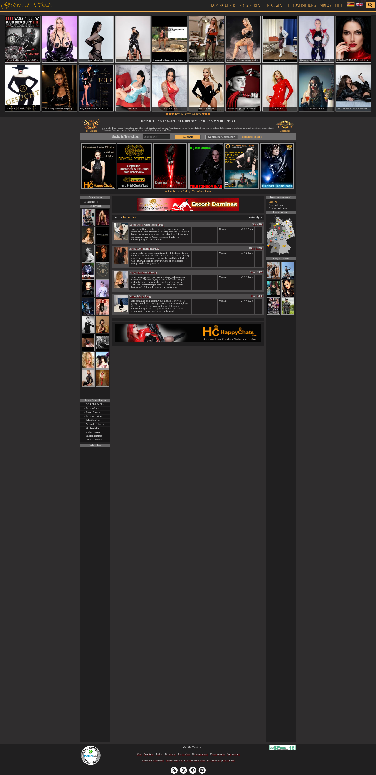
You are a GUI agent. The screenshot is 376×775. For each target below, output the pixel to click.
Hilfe (339, 5)
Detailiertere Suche (252, 136)
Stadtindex (183, 754)
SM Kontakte (92, 428)
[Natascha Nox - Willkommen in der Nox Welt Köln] (316, 39)
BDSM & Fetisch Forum (153, 760)
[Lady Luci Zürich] (280, 88)
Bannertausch (200, 754)
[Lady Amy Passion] (102, 314)
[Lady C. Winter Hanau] (206, 39)
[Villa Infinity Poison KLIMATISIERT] (102, 279)
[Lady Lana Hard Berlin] (169, 88)
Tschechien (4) (91, 201)
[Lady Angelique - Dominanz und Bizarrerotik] (88, 225)
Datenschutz (217, 754)
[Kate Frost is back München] (206, 88)
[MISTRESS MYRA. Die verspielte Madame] (102, 368)
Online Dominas (94, 439)
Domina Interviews (174, 760)
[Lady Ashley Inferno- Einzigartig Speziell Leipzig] (59, 88)
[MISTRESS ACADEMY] (102, 243)
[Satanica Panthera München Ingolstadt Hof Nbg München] (169, 39)
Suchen (188, 136)
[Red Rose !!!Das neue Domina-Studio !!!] (102, 261)
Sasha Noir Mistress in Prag (146, 224)
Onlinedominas (277, 205)
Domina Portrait (94, 416)
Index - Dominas (165, 754)
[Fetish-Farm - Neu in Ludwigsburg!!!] (88, 314)
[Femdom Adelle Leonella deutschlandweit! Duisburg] (353, 88)
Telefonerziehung (301, 5)
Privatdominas (93, 420)
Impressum (233, 754)
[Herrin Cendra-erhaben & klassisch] (88, 243)
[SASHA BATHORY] (88, 261)
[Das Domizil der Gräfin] (102, 350)
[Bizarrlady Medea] (102, 332)
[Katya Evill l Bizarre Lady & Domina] (88, 386)
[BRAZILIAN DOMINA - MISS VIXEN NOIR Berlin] (353, 39)
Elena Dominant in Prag (144, 248)
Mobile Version (192, 747)
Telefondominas (94, 435)
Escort (273, 201)
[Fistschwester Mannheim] (280, 39)
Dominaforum (93, 408)
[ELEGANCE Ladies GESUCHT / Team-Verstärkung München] (22, 88)
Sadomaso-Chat (213, 760)
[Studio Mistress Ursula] (88, 368)
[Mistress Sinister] (102, 296)
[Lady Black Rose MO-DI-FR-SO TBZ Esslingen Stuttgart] (96, 88)
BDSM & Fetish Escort (194, 760)
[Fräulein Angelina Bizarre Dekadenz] (273, 278)
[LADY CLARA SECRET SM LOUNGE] (273, 296)
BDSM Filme (228, 760)
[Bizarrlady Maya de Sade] (88, 296)
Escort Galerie (93, 412)
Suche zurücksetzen (221, 136)
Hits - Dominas (145, 754)
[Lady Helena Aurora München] (96, 39)
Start (117, 217)
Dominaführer (223, 5)
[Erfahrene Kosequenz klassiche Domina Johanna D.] (273, 314)
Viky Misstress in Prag (143, 272)
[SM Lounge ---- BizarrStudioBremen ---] (88, 350)
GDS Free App (93, 431)
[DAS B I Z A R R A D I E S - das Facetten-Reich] (88, 279)
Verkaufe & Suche (95, 424)
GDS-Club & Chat (95, 404)
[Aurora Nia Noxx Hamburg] (59, 39)
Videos (325, 5)
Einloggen (273, 5)
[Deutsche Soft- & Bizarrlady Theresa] (102, 225)
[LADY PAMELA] (287, 278)
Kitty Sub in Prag (140, 296)
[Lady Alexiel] (88, 332)
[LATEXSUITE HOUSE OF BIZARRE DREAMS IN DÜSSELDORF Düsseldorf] (22, 39)
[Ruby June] (102, 386)
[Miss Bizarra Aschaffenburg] (133, 88)
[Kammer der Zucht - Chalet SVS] (287, 314)
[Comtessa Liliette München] (316, 88)
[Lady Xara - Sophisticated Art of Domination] (287, 296)
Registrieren (249, 5)
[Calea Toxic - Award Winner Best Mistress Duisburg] (243, 39)
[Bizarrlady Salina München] (133, 39)
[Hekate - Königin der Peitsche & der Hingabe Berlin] (243, 88)
